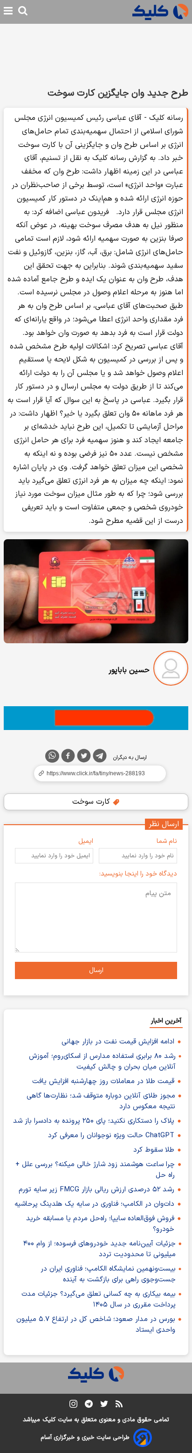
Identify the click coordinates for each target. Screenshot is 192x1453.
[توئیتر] (84, 757)
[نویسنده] (170, 670)
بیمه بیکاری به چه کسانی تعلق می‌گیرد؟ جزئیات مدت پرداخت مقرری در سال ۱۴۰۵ (98, 1299)
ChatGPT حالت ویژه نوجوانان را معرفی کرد (111, 1135)
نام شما (167, 841)
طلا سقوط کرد (153, 1150)
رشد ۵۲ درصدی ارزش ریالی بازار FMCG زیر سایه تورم (96, 1189)
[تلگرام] (100, 757)
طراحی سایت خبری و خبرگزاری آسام (85, 1437)
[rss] (119, 1405)
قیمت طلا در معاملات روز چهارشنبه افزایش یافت (103, 1081)
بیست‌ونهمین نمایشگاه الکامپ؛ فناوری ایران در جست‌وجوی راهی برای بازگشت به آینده (108, 1274)
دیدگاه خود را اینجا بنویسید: (138, 874)
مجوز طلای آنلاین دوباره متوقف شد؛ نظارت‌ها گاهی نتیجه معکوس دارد (101, 1101)
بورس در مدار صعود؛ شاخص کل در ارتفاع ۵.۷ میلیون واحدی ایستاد (95, 1324)
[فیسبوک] (68, 757)
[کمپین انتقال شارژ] (96, 718)
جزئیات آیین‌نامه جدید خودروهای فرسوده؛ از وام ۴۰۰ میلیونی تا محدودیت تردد (99, 1249)
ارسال (96, 970)
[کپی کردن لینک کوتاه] (96, 773)
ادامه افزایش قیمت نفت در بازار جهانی (118, 1041)
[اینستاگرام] (73, 1405)
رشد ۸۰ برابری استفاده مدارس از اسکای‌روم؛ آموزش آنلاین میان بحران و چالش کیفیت (102, 1061)
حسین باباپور (129, 670)
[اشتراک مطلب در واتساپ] (52, 756)
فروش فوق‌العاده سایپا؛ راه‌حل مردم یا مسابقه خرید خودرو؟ (100, 1224)
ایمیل (85, 841)
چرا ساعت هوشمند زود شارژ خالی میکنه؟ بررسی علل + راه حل (95, 1170)
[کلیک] (160, 12)
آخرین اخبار (166, 1021)
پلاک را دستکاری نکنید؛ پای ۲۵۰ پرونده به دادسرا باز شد (93, 1121)
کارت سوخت (92, 801)
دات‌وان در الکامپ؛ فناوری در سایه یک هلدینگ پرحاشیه (94, 1204)
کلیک (48, 1420)
